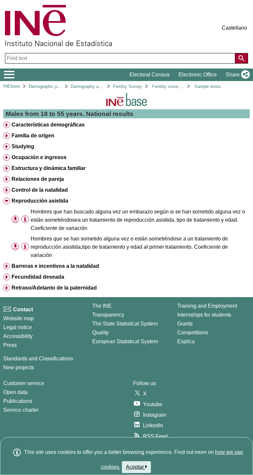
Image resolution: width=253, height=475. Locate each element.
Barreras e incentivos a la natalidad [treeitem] (55, 266)
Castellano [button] (234, 28)
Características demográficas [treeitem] (48, 124)
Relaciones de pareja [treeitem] (38, 179)
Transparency (108, 315)
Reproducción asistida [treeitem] (40, 201)
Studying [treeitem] (23, 146)
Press (10, 345)
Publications (17, 401)
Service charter (21, 410)
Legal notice (17, 327)
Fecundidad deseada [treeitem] (38, 277)
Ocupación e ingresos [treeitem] (39, 157)
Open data (15, 392)
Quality (100, 332)
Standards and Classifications (38, 358)
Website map (18, 318)
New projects (18, 367)
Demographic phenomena (53, 86)
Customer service (23, 383)
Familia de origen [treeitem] (33, 135)
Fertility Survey (127, 86)
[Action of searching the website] (241, 58)
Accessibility (18, 336)
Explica (186, 341)
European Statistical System (125, 341)
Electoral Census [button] (149, 74)
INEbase (11, 86)
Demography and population (97, 86)
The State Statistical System (125, 323)
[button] (236, 75)
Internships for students (204, 315)
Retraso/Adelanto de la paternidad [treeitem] (54, 288)
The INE (102, 306)
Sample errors (207, 86)
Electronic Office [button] (198, 74)
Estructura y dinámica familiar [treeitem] (49, 168)
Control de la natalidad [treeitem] (40, 190)
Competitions (192, 332)
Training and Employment (207, 306)
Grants (185, 323)
